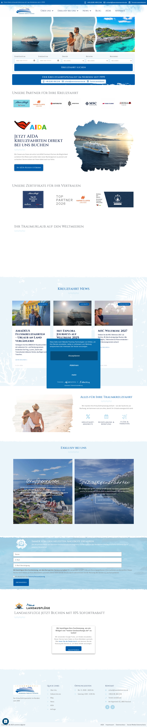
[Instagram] (113, 707)
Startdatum (19, 57)
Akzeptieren (73, 650)
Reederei (114, 57)
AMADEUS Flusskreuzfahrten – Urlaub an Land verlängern (30, 336)
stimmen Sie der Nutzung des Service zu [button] (91, 573)
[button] (14, 34)
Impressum (67, 385)
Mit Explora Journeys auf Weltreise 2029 (68, 334)
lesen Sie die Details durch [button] (63, 573)
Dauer (65, 57)
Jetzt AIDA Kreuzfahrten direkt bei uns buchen (38, 140)
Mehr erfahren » (21, 360)
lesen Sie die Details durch (68, 641)
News (86, 10)
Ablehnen (74, 365)
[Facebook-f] (107, 707)
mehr (74, 375)
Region (89, 57)
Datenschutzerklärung (36, 576)
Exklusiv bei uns (67, 10)
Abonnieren (21, 582)
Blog (98, 10)
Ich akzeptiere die (30, 576)
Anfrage (120, 10)
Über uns (46, 10)
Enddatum (43, 57)
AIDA (108, 10)
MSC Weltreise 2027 (112, 331)
